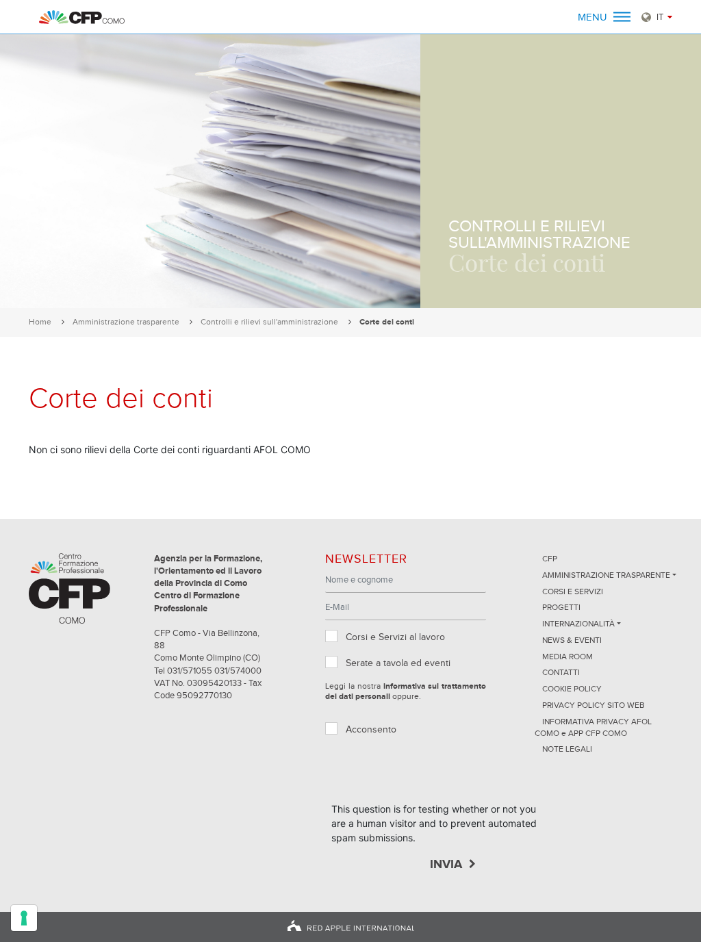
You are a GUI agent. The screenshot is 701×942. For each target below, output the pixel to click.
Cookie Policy (572, 689)
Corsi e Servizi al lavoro (395, 637)
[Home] (82, 17)
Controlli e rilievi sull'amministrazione (269, 322)
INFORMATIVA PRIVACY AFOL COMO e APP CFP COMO (593, 728)
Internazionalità (578, 624)
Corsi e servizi (572, 592)
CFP (549, 559)
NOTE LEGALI (567, 750)
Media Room (567, 657)
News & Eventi (572, 641)
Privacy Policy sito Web (593, 706)
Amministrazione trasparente (126, 322)
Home (40, 322)
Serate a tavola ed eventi (398, 663)
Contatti (561, 673)
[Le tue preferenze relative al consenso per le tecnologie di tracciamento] (24, 918)
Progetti (561, 608)
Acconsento (371, 730)
